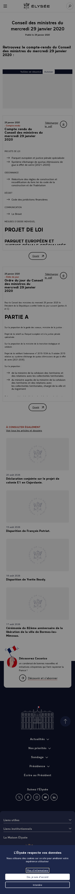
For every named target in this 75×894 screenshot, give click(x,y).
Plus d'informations (37, 870)
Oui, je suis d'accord (37, 876)
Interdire (37, 884)
